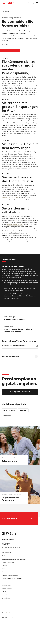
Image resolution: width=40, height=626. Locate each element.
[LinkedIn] (3, 533)
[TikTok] (15, 533)
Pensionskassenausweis (15, 224)
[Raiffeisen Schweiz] (7, 2)
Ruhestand (7, 416)
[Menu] (37, 2)
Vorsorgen (23, 410)
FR (6, 612)
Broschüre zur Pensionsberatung (13, 345)
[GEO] (31, 518)
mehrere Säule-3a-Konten (10, 198)
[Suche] (32, 2)
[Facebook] (7, 533)
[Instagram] (11, 533)
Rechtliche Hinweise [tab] (10, 356)
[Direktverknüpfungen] (29, 2)
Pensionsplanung (9, 410)
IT (9, 612)
